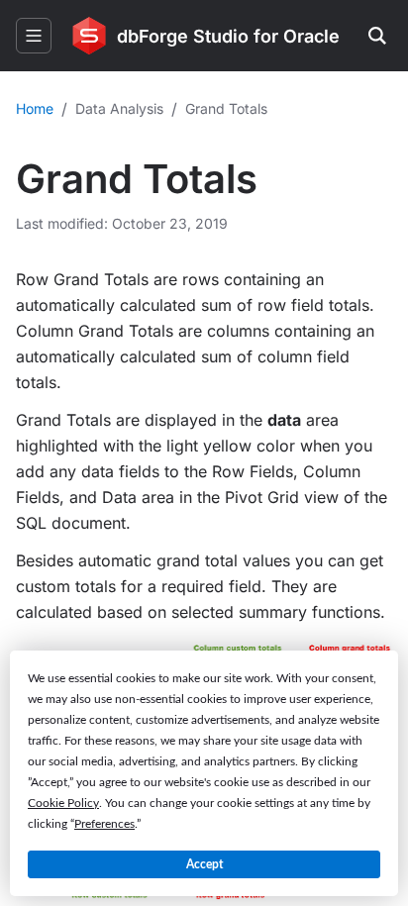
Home (34, 108)
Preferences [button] (104, 824)
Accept (204, 864)
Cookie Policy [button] (63, 803)
